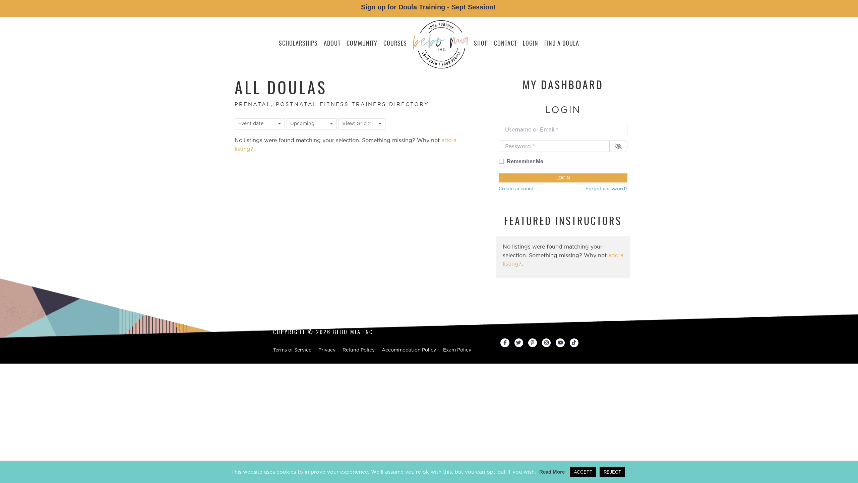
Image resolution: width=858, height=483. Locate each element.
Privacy (326, 350)
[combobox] (260, 123)
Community (362, 44)
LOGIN (530, 44)
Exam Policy (457, 350)
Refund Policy (359, 350)
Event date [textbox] (250, 123)
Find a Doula (561, 44)
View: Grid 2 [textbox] (356, 123)
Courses (395, 44)
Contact (505, 44)
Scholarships (298, 44)
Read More (552, 472)
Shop (481, 44)
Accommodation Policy (409, 350)
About (332, 44)
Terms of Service (292, 350)
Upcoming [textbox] (302, 123)
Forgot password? (606, 188)
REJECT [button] (612, 472)
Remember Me (525, 161)
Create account (516, 188)
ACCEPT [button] (583, 472)
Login (563, 177)
